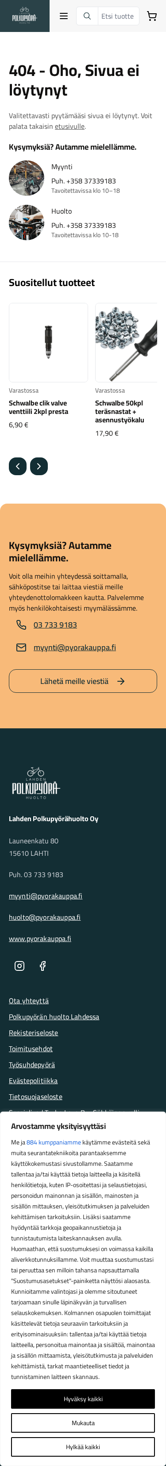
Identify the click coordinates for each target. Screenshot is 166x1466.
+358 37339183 (91, 180)
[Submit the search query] (87, 16)
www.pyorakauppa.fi (40, 938)
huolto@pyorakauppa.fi (45, 917)
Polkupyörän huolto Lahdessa (54, 1016)
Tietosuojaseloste (35, 1096)
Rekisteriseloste (33, 1032)
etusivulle (70, 126)
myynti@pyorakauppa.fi (75, 647)
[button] (18, 466)
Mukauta (83, 1423)
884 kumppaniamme (54, 1142)
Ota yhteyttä (29, 1000)
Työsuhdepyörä (32, 1064)
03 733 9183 (55, 624)
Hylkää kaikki (83, 1447)
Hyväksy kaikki (83, 1399)
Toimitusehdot (31, 1048)
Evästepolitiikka (33, 1080)
